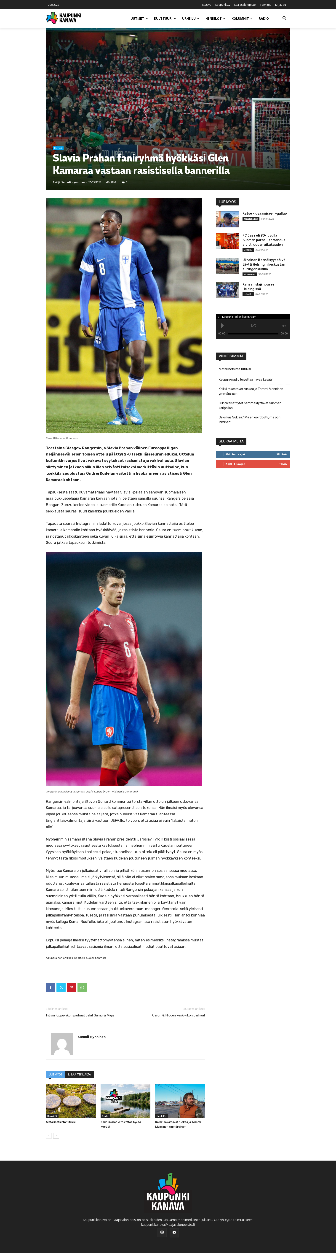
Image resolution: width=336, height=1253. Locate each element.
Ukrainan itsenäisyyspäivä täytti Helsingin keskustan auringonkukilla (264, 264)
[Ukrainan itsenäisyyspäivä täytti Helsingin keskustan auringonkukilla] (227, 266)
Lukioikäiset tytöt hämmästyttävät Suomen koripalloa (250, 405)
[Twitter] (61, 987)
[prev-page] (49, 1136)
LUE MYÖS (56, 1074)
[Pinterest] (71, 987)
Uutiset (58, 148)
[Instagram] (162, 1232)
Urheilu (248, 249)
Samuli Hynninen (73, 182)
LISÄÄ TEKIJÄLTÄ (79, 1074)
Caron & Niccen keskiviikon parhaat (178, 1015)
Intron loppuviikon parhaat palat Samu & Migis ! (81, 1015)
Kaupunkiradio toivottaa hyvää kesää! (245, 379)
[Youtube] (174, 1232)
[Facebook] (50, 987)
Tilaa (283, 464)
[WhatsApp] (82, 987)
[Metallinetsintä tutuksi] (71, 1101)
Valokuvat (249, 274)
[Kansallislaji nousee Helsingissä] (227, 290)
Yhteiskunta (251, 218)
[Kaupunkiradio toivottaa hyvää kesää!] (125, 1101)
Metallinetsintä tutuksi (60, 1122)
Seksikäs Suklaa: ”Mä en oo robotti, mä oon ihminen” (249, 419)
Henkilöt (52, 1116)
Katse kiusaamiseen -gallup (265, 214)
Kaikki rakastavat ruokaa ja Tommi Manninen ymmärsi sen (251, 391)
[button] (284, 18)
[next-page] (56, 1136)
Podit (105, 1116)
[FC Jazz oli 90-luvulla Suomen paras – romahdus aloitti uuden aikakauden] (227, 241)
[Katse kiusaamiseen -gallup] (227, 219)
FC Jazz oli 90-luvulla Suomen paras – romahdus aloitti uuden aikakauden (264, 240)
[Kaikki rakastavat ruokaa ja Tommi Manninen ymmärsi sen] (180, 1101)
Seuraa (281, 454)
